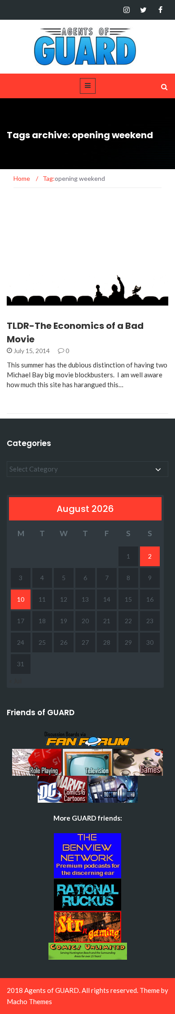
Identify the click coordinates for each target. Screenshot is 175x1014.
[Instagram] (126, 10)
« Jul (15, 681)
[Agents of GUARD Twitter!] (143, 10)
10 (20, 599)
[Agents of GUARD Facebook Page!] (160, 10)
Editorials (36, 300)
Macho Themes (29, 1001)
